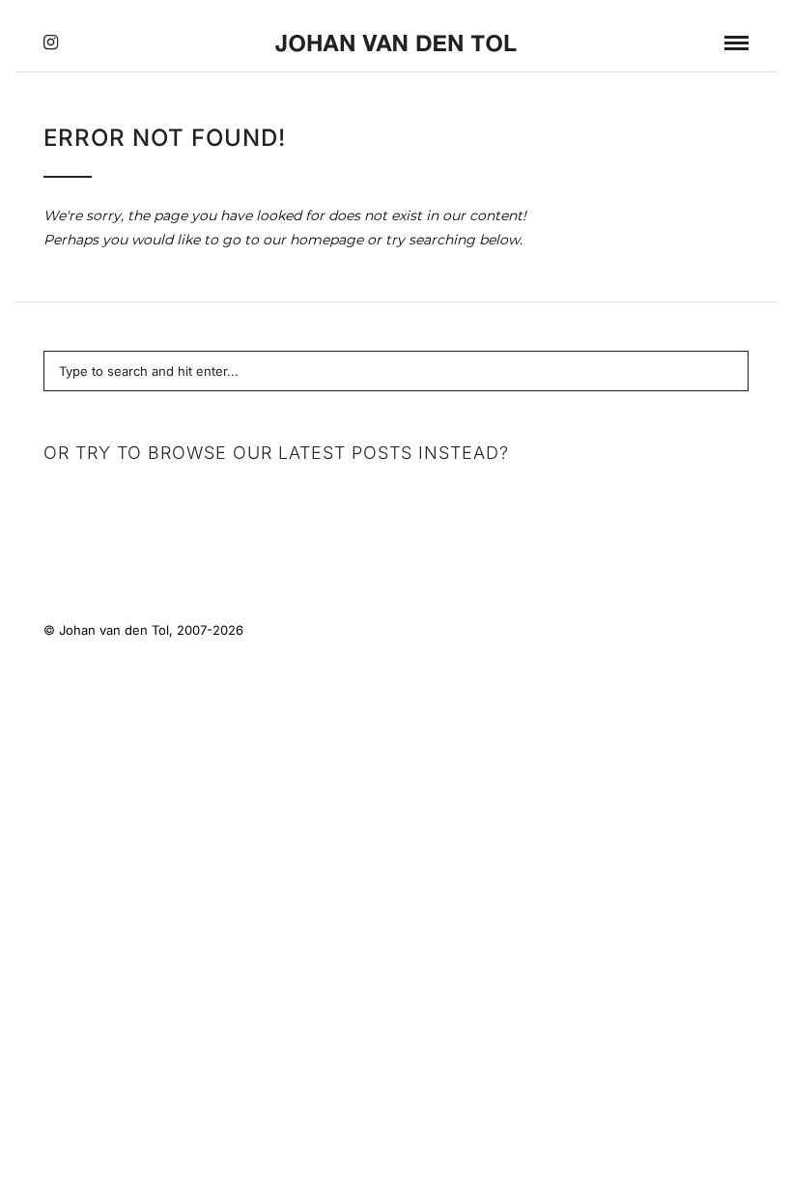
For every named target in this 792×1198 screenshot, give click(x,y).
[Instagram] (50, 42)
